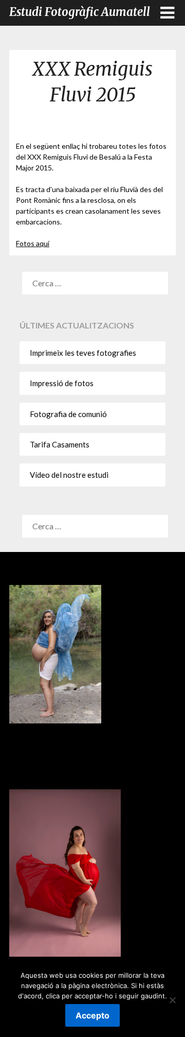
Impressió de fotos (62, 383)
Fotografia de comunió (68, 414)
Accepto (92, 1015)
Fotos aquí (32, 243)
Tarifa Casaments (59, 444)
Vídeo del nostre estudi (69, 474)
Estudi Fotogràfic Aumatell (79, 12)
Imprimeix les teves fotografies (83, 352)
